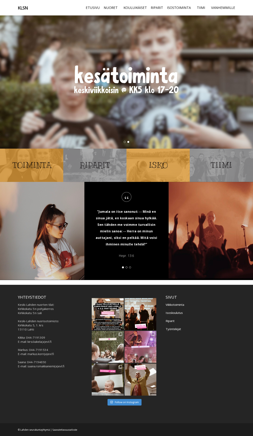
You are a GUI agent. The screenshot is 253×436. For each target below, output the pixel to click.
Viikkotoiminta (175, 305)
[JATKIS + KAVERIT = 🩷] (108, 347)
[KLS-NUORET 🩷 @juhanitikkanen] (141, 347)
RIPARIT (95, 165)
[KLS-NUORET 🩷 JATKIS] (108, 380)
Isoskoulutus (174, 313)
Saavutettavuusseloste (64, 429)
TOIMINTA (32, 165)
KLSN (23, 8)
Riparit (170, 321)
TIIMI (221, 165)
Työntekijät (173, 329)
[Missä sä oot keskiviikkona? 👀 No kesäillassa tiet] (141, 380)
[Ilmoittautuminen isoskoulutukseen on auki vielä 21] (108, 314)
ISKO (158, 165)
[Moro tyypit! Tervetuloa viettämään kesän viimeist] (141, 314)
